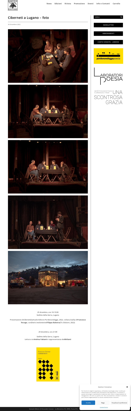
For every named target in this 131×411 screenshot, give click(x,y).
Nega (103, 403)
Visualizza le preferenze (119, 403)
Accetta (88, 403)
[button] (127, 387)
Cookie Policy (104, 407)
